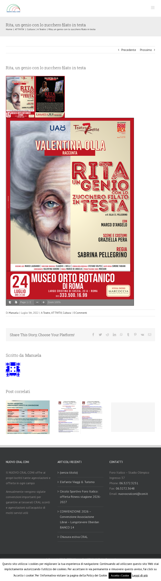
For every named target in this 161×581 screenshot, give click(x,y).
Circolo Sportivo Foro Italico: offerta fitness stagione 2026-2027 (80, 496)
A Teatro (45, 312)
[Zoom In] (44, 302)
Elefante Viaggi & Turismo (77, 482)
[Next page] (16, 302)
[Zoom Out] (37, 302)
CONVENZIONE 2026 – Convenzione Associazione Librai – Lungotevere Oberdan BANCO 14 (79, 519)
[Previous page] (10, 302)
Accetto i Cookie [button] (120, 575)
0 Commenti (80, 312)
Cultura (67, 312)
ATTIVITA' (56, 312)
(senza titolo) (69, 472)
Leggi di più (140, 575)
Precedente (128, 50)
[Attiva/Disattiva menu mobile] (153, 8)
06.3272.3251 (128, 483)
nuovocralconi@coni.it (133, 494)
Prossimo (146, 50)
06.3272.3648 (125, 488)
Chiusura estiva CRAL (74, 537)
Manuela (13, 312)
